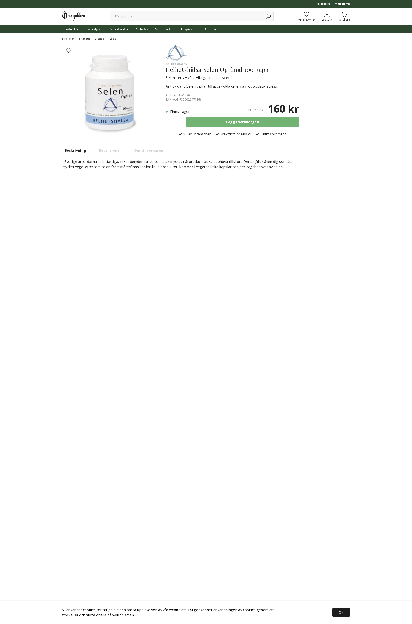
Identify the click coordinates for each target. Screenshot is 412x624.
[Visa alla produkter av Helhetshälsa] (176, 54)
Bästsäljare (93, 29)
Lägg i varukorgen (242, 122)
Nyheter (142, 29)
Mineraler (100, 38)
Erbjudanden (119, 29)
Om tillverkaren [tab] (148, 150)
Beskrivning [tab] (75, 150)
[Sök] (269, 16)
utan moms (324, 4)
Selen (113, 38)
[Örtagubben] (73, 16)
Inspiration (189, 29)
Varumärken (164, 29)
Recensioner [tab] (110, 150)
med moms (342, 4)
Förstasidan (68, 38)
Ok (341, 612)
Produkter (70, 29)
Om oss (210, 29)
